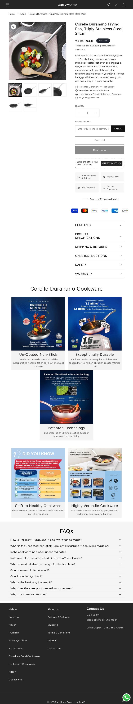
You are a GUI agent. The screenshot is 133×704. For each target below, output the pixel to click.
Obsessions (16, 680)
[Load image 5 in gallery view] (15, 104)
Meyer (12, 625)
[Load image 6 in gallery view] (30, 104)
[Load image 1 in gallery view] (15, 90)
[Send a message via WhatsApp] (126, 697)
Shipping (96, 46)
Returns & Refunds (58, 617)
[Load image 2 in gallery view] (30, 90)
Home (12, 14)
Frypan (22, 14)
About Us (53, 609)
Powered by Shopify (76, 702)
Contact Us (54, 648)
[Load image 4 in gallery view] (59, 90)
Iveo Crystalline (18, 640)
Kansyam (14, 617)
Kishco (13, 609)
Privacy (52, 640)
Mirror (12, 672)
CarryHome (60, 702)
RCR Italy (14, 633)
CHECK (118, 128)
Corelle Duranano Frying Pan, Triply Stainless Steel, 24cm (58, 14)
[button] (7, 4)
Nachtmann (16, 648)
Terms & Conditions (59, 633)
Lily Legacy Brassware (22, 664)
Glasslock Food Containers (25, 656)
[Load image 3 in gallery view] (45, 90)
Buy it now (99, 150)
